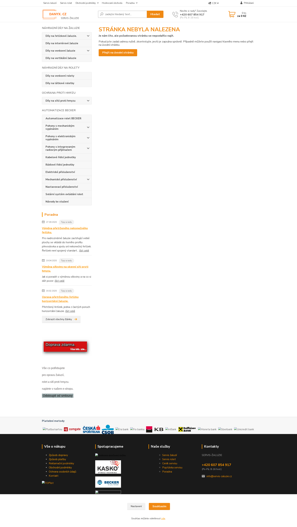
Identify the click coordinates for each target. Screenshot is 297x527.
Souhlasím (159, 506)
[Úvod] (68, 14)
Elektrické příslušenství (60, 172)
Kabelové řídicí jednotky (61, 157)
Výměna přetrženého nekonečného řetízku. (65, 230)
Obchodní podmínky (85, 3)
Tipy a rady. (66, 222)
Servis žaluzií (50, 3)
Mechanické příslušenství (61, 179)
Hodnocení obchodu (112, 3)
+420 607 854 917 (192, 15)
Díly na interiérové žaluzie (62, 43)
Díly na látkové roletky (60, 83)
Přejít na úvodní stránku (118, 52)
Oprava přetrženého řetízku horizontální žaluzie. (60, 299)
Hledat (155, 14)
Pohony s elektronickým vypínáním (60, 138)
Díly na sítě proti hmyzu (60, 100)
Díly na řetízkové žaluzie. (61, 36)
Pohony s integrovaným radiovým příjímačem (60, 148)
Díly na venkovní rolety (60, 76)
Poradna (130, 3)
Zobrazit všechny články (59, 319)
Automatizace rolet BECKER (63, 118)
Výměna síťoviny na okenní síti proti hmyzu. (65, 269)
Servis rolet (66, 3)
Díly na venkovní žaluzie (60, 50)
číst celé (84, 250)
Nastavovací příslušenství (62, 187)
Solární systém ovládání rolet (64, 194)
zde (163, 518)
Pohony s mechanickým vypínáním (60, 127)
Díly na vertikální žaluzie (61, 58)
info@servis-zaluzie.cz (219, 476)
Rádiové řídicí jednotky (60, 164)
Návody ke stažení (57, 201)
